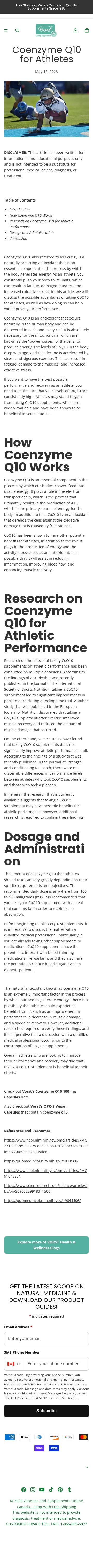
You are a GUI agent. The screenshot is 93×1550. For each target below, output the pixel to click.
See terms (69, 1398)
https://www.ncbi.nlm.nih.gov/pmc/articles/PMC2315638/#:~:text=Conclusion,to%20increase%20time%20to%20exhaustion (46, 1146)
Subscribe (46, 1411)
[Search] (17, 30)
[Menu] (6, 30)
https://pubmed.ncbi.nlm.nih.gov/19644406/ (42, 1200)
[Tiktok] (51, 1490)
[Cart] (86, 30)
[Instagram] (33, 1490)
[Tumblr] (69, 1490)
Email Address (18, 1327)
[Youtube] (42, 1490)
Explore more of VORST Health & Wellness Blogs (47, 1244)
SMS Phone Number (22, 1352)
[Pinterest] (60, 1490)
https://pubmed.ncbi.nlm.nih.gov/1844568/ (41, 1161)
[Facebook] (24, 1490)
